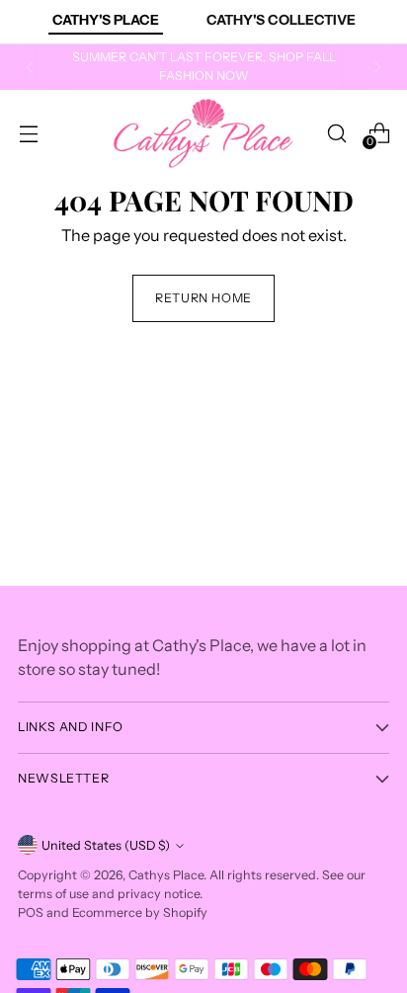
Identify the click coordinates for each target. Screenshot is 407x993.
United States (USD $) (105, 845)
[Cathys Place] (203, 133)
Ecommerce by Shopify (139, 912)
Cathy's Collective (281, 20)
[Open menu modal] (28, 133)
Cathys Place (166, 875)
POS (30, 912)
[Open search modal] (336, 133)
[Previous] (29, 67)
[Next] (377, 67)
